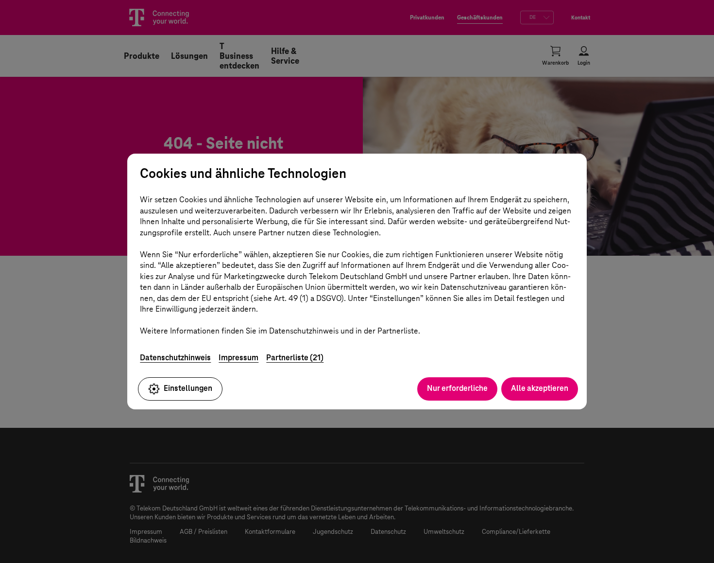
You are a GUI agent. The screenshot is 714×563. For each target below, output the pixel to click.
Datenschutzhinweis (175, 357)
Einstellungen (188, 388)
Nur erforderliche (457, 388)
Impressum (238, 357)
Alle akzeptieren (539, 388)
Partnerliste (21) (294, 357)
